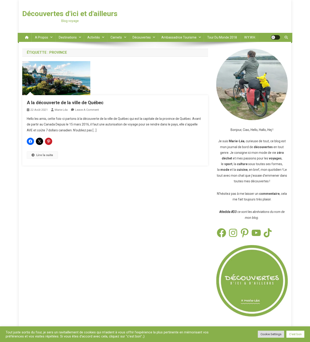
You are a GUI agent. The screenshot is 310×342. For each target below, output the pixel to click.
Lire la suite (44, 155)
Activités (93, 37)
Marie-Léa (61, 109)
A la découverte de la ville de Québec (65, 102)
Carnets (116, 37)
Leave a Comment (87, 109)
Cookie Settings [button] (271, 334)
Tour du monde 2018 (222, 37)
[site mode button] (275, 37)
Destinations (68, 37)
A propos (41, 37)
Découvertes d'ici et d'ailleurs (70, 13)
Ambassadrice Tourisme (179, 37)
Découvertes (142, 37)
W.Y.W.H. (250, 37)
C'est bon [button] (295, 334)
